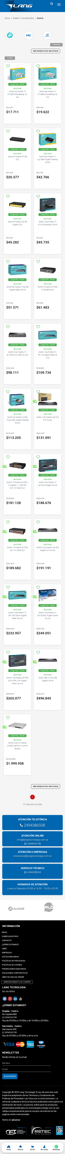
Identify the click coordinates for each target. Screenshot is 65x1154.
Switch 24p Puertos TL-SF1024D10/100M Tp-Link (17, 353)
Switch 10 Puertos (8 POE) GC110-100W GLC (17, 548)
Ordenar (56, 44)
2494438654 (34, 872)
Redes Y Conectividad (23, 18)
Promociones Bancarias (14, 969)
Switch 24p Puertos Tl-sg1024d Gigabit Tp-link (47, 483)
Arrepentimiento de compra (17, 982)
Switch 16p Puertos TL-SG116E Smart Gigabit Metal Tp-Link (17, 615)
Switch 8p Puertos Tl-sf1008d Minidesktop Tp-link (48, 94)
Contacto (7, 940)
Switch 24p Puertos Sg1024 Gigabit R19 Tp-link (48, 548)
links (4, 949)
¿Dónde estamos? (10, 945)
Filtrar (10, 58)
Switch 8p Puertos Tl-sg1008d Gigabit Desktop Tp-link (47, 159)
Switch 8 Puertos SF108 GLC (17, 158)
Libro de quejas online (13, 977)
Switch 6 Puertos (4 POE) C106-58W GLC (48, 288)
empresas (7, 953)
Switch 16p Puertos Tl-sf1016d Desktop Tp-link (47, 223)
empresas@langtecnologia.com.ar (32, 855)
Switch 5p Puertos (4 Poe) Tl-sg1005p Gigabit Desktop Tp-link (17, 420)
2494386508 (34, 825)
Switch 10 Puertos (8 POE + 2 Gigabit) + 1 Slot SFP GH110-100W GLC (17, 485)
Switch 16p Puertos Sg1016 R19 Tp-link (48, 418)
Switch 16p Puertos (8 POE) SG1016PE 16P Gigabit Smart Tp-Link (17, 681)
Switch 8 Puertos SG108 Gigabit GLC (17, 223)
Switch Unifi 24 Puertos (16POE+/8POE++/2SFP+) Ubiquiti (17, 746)
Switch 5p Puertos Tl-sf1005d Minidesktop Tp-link (17, 94)
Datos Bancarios (10, 957)
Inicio (7, 18)
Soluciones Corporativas (15, 973)
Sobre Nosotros (10, 936)
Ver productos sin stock (45, 51)
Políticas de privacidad (13, 961)
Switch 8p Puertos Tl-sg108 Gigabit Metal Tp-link (17, 288)
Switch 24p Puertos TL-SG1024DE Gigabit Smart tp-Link (47, 615)
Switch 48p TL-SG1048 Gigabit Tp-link (47, 679)
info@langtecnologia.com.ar (32, 839)
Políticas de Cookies (12, 965)
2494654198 (34, 843)
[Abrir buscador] (51, 3)
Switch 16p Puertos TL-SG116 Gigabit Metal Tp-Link (47, 355)
